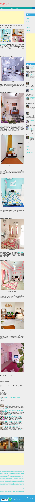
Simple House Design (17, 499)
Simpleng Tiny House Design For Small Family (32, 137)
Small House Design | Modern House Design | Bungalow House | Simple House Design (22, 498)
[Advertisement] (12, 17)
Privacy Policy (28, 149)
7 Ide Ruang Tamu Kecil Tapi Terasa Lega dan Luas (12, 426)
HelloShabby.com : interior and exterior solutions (16, 497)
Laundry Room (28, 27)
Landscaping (28, 30)
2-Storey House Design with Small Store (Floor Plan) (32, 128)
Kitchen (17, 8)
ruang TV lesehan (21, 252)
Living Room (2, 8)
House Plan (27, 18)
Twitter (11, 397)
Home (12, 433)
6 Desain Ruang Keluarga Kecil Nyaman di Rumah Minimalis (13, 416)
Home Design (28, 16)
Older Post (22, 433)
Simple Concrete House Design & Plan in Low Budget (32, 75)
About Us (27, 146)
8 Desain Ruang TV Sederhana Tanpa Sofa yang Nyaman (11, 26)
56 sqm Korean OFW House (7, 449)
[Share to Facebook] (3, 400)
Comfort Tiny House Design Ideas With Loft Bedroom (32, 113)
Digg (2, 398)
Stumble (19, 397)
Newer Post (2, 433)
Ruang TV (2, 126)
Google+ (15, 397)
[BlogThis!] (2, 400)
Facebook (6, 397)
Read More (7, 408)
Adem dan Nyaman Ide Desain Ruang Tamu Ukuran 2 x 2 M (13, 421)
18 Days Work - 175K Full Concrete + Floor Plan (32, 90)
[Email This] (1, 400)
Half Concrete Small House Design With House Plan (32, 98)
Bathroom (12, 8)
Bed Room (7, 8)
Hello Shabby (29, 497)
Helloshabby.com (3, 44)
